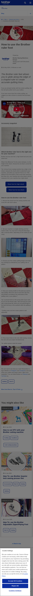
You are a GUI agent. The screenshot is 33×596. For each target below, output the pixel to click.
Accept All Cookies (15, 581)
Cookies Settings (15, 590)
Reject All (15, 586)
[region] (15, 572)
